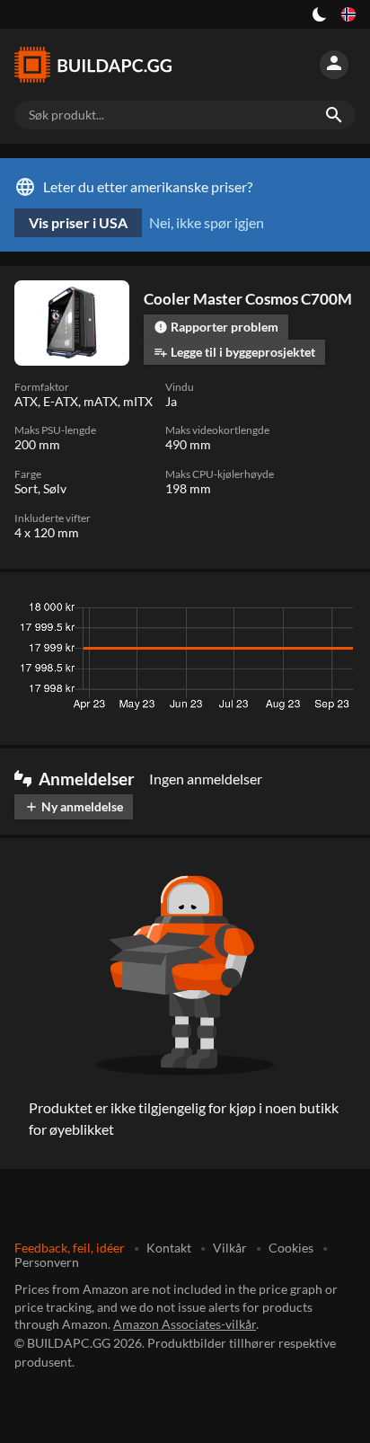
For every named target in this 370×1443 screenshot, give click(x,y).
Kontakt (168, 1247)
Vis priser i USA (78, 222)
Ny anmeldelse (73, 806)
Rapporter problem (216, 326)
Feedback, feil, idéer (69, 1247)
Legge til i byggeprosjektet (234, 351)
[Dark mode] (320, 14)
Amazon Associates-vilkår (184, 1324)
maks (333, 612)
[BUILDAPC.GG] (100, 65)
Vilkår (230, 1247)
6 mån (239, 612)
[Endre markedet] (348, 14)
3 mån (186, 612)
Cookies (291, 1247)
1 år (287, 612)
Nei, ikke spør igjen (206, 222)
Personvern (46, 1262)
